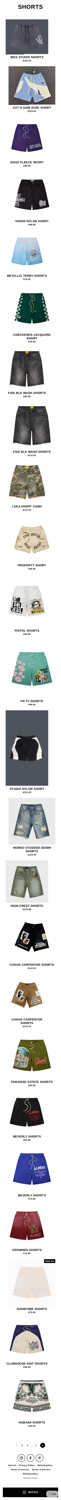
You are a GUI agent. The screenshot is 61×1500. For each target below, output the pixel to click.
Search (12, 1465)
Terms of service (20, 1469)
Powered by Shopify (31, 1478)
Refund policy (45, 1465)
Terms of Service (41, 1469)
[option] (27, 36)
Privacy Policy (27, 1465)
